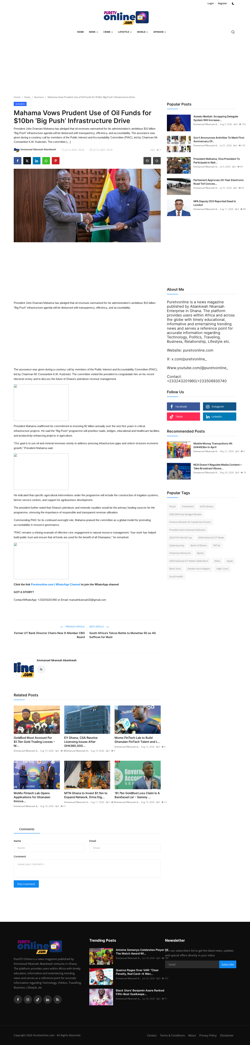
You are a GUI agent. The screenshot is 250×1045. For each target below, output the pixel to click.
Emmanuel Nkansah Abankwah (57, 660)
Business (39, 97)
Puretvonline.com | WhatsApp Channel (56, 584)
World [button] (141, 31)
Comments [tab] (26, 829)
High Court (222, 568)
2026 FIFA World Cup (180, 537)
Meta (217, 561)
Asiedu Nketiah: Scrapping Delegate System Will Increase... (215, 118)
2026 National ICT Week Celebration (188, 561)
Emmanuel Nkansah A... (26, 750)
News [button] (92, 31)
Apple (230, 561)
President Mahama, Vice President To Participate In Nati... (216, 160)
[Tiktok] (37, 999)
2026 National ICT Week (211, 537)
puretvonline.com (198, 350)
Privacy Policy (208, 1035)
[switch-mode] (233, 3)
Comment (20, 856)
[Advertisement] (125, 67)
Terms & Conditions (172, 1035)
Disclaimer (227, 1035)
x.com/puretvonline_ (189, 359)
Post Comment (26, 884)
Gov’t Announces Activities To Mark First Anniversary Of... (218, 139)
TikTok (216, 545)
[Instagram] (28, 999)
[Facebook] (18, 999)
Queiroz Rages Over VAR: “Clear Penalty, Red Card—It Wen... (137, 972)
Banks (200, 553)
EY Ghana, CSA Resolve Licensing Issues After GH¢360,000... (81, 742)
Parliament (188, 506)
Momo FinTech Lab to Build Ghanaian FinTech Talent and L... (137, 740)
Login (211, 3)
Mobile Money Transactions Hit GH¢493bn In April (212, 445)
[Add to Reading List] (157, 160)
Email (92, 841)
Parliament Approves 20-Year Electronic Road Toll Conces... (218, 181)
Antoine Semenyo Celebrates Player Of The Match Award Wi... (142, 951)
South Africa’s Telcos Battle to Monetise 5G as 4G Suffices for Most (122, 635)
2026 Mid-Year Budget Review (185, 514)
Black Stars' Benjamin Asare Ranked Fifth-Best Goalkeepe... (140, 992)
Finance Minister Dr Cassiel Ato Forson (190, 522)
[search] (233, 32)
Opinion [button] (158, 31)
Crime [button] (106, 31)
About (192, 1035)
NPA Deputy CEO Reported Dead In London (214, 203)
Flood (172, 506)
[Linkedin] (47, 999)
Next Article (96, 626)
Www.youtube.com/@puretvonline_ (197, 368)
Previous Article (75, 626)
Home (80, 31)
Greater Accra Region (198, 568)
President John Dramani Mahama (187, 529)
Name (17, 841)
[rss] (57, 999)
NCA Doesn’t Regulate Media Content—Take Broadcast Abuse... (217, 466)
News (27, 97)
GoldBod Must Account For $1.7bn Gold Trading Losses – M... (34, 742)
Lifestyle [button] (123, 31)
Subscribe (228, 964)
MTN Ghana (206, 506)
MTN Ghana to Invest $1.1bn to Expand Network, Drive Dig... (85, 795)
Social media (176, 576)
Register (222, 3)
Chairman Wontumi (180, 553)
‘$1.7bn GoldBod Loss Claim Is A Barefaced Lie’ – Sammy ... (137, 795)
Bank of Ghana (199, 545)
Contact (151, 1035)
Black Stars (175, 568)
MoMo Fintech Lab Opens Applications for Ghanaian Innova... (32, 797)
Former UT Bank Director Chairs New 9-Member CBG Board (49, 635)
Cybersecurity (176, 545)
